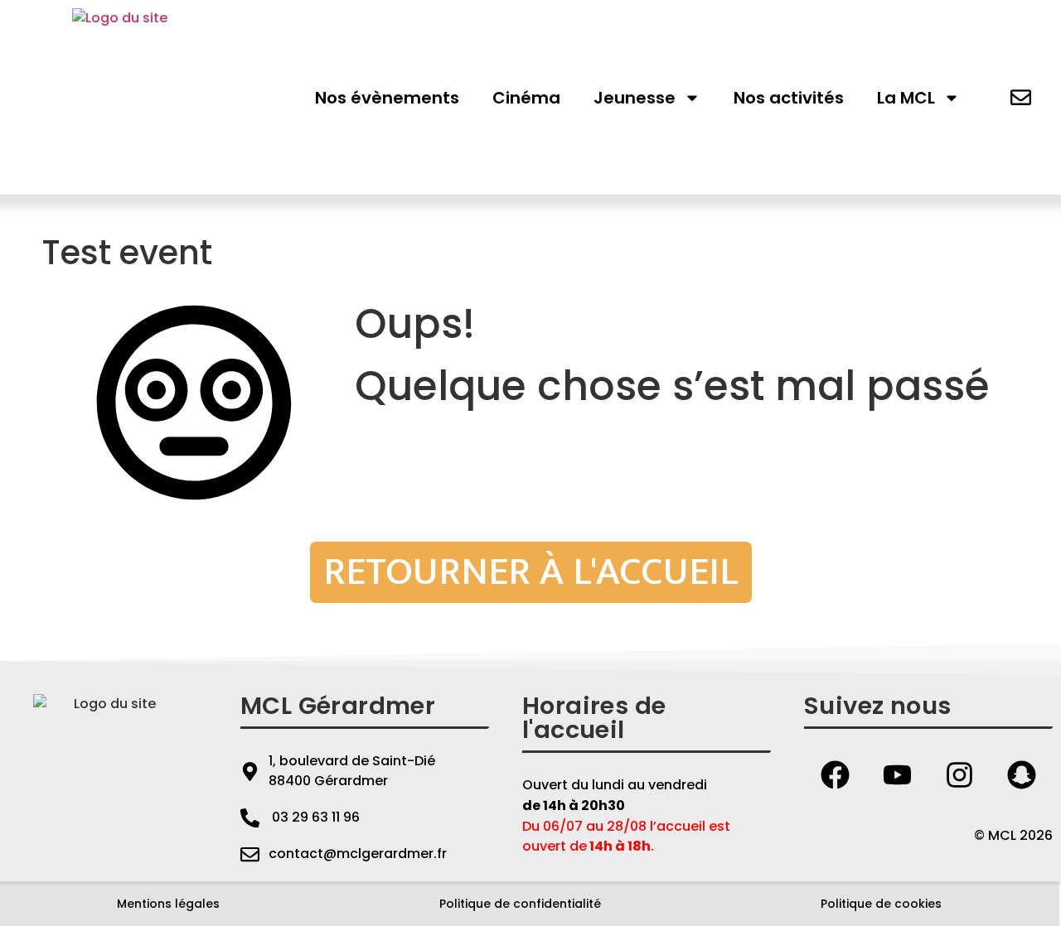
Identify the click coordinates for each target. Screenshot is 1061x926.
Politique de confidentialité (520, 903)
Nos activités (789, 97)
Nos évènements (387, 97)
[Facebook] (836, 774)
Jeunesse (634, 97)
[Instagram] (960, 774)
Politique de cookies (881, 903)
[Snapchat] (1022, 774)
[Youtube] (898, 774)
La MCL (906, 97)
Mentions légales (168, 903)
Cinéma (526, 97)
